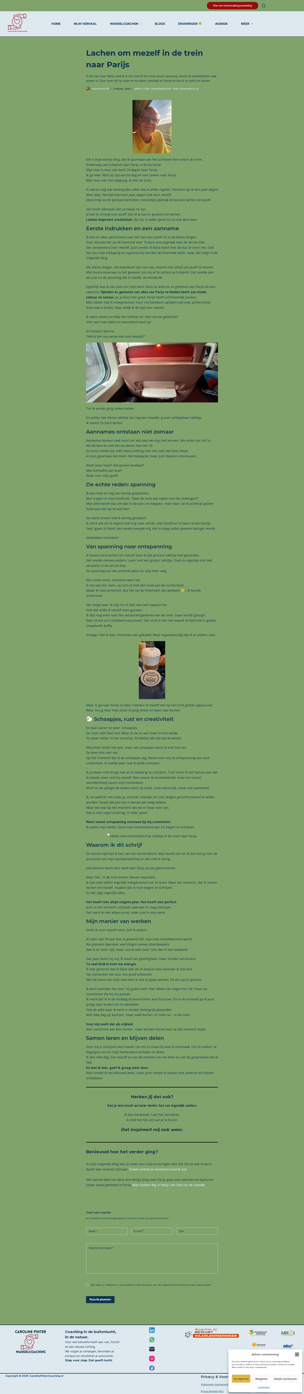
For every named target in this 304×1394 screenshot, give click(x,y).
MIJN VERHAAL (85, 23)
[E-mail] (152, 1349)
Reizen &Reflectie (189, 88)
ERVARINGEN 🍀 (190, 23)
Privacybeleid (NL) (212, 1391)
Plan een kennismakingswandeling (232, 5)
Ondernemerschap (161, 88)
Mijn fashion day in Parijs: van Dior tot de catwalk (168, 1185)
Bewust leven (142, 88)
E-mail (139, 1231)
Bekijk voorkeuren (285, 1378)
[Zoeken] (263, 6)
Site (181, 1231)
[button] (297, 1354)
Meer (245, 23)
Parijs (176, 88)
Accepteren (241, 1378)
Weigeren (261, 1378)
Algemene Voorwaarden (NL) (219, 1384)
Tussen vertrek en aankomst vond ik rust (158, 1169)
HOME (56, 23)
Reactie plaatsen (100, 1299)
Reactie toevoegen (101, 1248)
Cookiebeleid (264, 1387)
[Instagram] (152, 1358)
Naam (93, 1231)
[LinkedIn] (152, 1330)
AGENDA (221, 23)
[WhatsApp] (152, 1339)
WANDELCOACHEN (124, 23)
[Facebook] (152, 1368)
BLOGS (160, 23)
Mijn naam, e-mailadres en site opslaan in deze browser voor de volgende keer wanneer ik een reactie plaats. (150, 1284)
